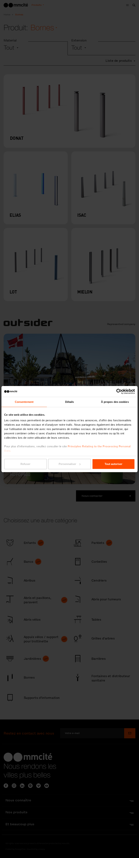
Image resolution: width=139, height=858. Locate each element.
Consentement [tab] (24, 401)
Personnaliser (67, 463)
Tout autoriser (113, 463)
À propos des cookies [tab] (115, 401)
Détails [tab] (69, 401)
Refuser (25, 463)
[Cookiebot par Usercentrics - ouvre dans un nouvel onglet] (119, 391)
